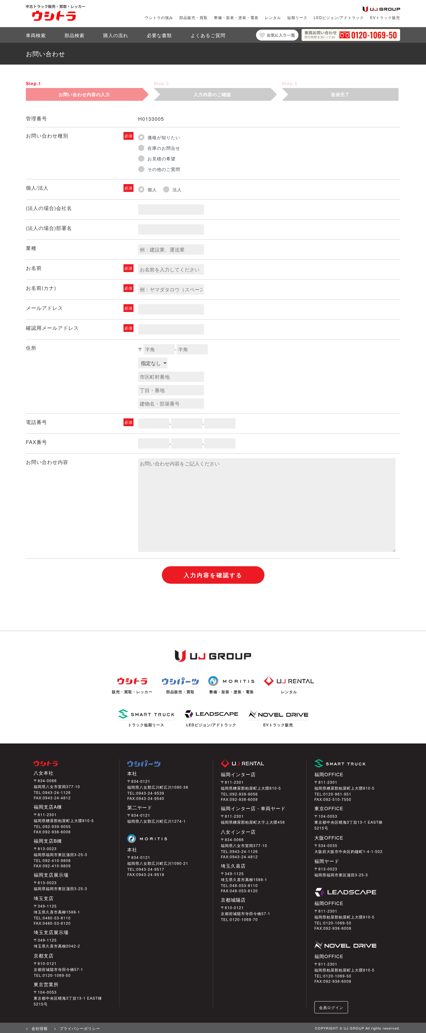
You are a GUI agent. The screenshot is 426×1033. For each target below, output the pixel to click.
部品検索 (75, 35)
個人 (152, 189)
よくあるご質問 (208, 35)
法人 (177, 189)
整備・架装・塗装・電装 (236, 17)
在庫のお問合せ (164, 148)
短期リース (297, 17)
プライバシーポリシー (80, 1028)
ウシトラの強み (159, 17)
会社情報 (39, 1028)
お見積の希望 (162, 158)
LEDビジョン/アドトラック (339, 17)
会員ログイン (331, 1007)
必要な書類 (159, 35)
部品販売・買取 (193, 17)
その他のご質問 (164, 169)
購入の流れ (115, 35)
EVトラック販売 (385, 17)
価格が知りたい (164, 137)
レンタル (273, 17)
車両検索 (36, 35)
